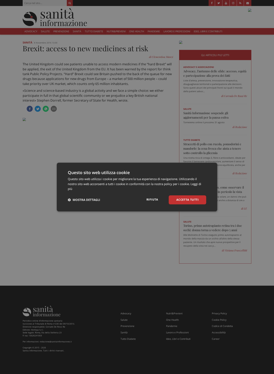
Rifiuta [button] (152, 199)
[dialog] (137, 187)
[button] (84, 200)
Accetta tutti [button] (187, 200)
